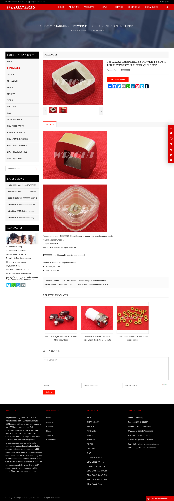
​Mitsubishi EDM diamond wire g (20, 217)
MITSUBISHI (12, 81)
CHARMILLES (97, 30)
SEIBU (10, 100)
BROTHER (12, 107)
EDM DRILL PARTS (15, 126)
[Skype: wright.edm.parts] (171, 149)
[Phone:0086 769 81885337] (171, 155)
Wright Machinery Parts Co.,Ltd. (29, 497)
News (48, 431)
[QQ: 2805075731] (171, 133)
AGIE (9, 61)
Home (48, 418)
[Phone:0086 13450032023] (171, 160)
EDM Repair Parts (14, 158)
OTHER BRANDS (14, 120)
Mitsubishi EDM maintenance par (21, 204)
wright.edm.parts (19, 262)
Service (49, 435)
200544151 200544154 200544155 (21, 192)
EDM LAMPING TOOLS (17, 139)
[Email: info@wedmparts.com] (171, 144)
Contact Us (51, 440)
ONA (9, 113)
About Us (50, 422)
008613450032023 (23, 273)
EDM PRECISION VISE (17, 152)
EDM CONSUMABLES (17, 145)
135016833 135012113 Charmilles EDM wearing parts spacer (83, 284)
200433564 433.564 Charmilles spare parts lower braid (83, 281)
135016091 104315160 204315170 (21, 185)
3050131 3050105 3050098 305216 (22, 198)
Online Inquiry (119, 79)
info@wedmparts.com (37, 2)
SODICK (11, 74)
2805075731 (15, 266)
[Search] (36, 168)
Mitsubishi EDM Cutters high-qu (20, 211)
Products (83, 30)
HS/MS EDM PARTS (16, 132)
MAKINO (11, 94)
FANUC (10, 87)
